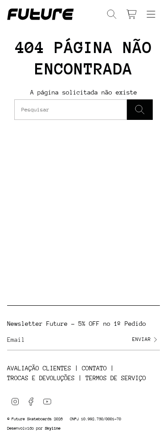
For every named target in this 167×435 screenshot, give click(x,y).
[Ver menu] (151, 14)
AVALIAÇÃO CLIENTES (39, 368)
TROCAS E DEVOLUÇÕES (41, 378)
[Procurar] (140, 109)
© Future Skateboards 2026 (35, 418)
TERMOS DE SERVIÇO (116, 378)
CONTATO (94, 368)
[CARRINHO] (131, 14)
